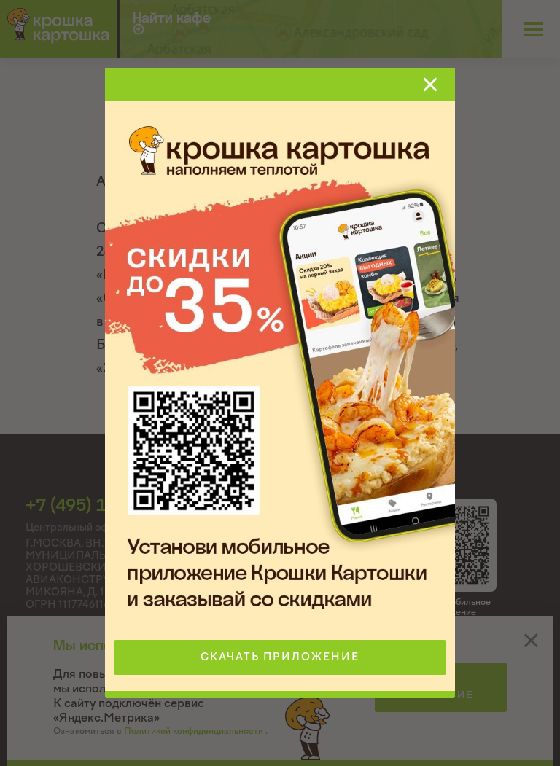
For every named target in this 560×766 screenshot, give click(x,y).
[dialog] (280, 383)
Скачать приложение (280, 657)
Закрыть (430, 84)
